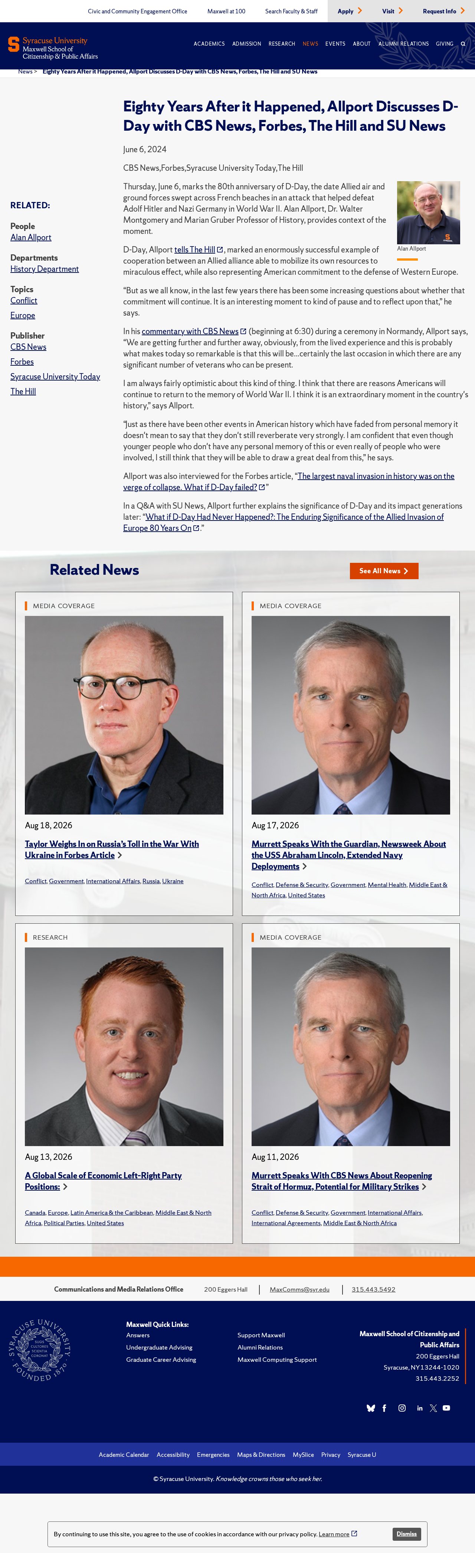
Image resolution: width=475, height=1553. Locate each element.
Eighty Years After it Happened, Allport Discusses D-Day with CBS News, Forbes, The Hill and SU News (180, 71)
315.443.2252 (437, 1378)
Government (66, 881)
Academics (209, 44)
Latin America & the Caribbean (112, 1212)
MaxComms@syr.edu (300, 1289)
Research (282, 44)
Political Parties (64, 1222)
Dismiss (407, 1534)
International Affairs (113, 881)
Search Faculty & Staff (291, 11)
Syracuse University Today (55, 376)
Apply (346, 11)
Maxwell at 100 (226, 11)
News (310, 44)
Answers (138, 1335)
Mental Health (387, 884)
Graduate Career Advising (161, 1359)
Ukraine (173, 881)
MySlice (303, 1455)
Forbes (22, 361)
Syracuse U (362, 1455)
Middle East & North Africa (360, 1222)
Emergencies (213, 1455)
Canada (35, 1212)
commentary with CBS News (190, 331)
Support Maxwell (261, 1335)
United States (306, 895)
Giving (444, 44)
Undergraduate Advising (159, 1347)
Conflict (23, 300)
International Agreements (286, 1222)
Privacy (330, 1455)
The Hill (23, 391)
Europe (22, 315)
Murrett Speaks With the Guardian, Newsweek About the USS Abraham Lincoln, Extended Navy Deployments (349, 855)
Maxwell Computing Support (277, 1359)
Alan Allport (31, 237)
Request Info (440, 11)
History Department (44, 269)
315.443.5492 (374, 1289)
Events (335, 44)
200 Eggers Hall (437, 1356)
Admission (246, 44)
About (362, 44)
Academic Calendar (124, 1455)
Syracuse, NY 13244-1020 (421, 1367)
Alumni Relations (404, 44)
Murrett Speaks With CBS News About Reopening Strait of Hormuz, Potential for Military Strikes (342, 1181)
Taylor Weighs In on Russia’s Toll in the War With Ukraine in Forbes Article (112, 850)
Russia (151, 881)
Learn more (334, 1534)
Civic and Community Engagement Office (137, 11)
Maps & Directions (261, 1455)
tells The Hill (194, 249)
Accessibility (173, 1455)
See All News (380, 571)
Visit (389, 11)
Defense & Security (302, 884)
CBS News (28, 347)
